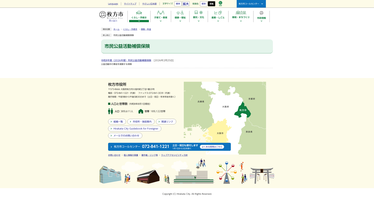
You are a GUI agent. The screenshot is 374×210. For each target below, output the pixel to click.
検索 (220, 5)
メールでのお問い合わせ (126, 135)
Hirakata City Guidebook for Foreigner (136, 128)
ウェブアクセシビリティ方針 (174, 155)
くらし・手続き (130, 29)
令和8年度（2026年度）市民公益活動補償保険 (126, 60)
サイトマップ (130, 4)
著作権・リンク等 (149, 155)
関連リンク (167, 121)
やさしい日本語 (149, 4)
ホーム (116, 29)
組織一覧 (118, 121)
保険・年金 (146, 29)
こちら (212, 147)
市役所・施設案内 (142, 121)
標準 (178, 4)
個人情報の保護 (131, 155)
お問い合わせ (114, 155)
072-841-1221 (121, 93)
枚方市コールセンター (249, 4)
